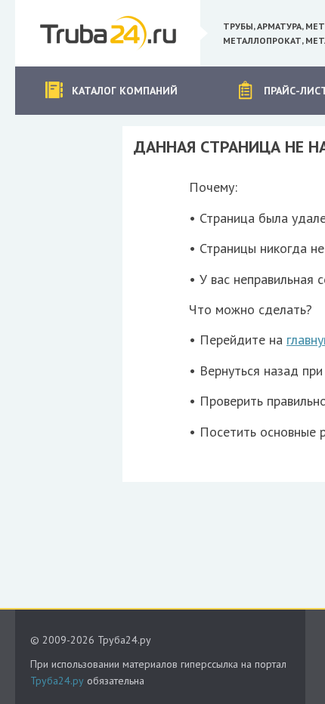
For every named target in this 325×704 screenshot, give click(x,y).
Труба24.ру (57, 680)
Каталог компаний (125, 90)
